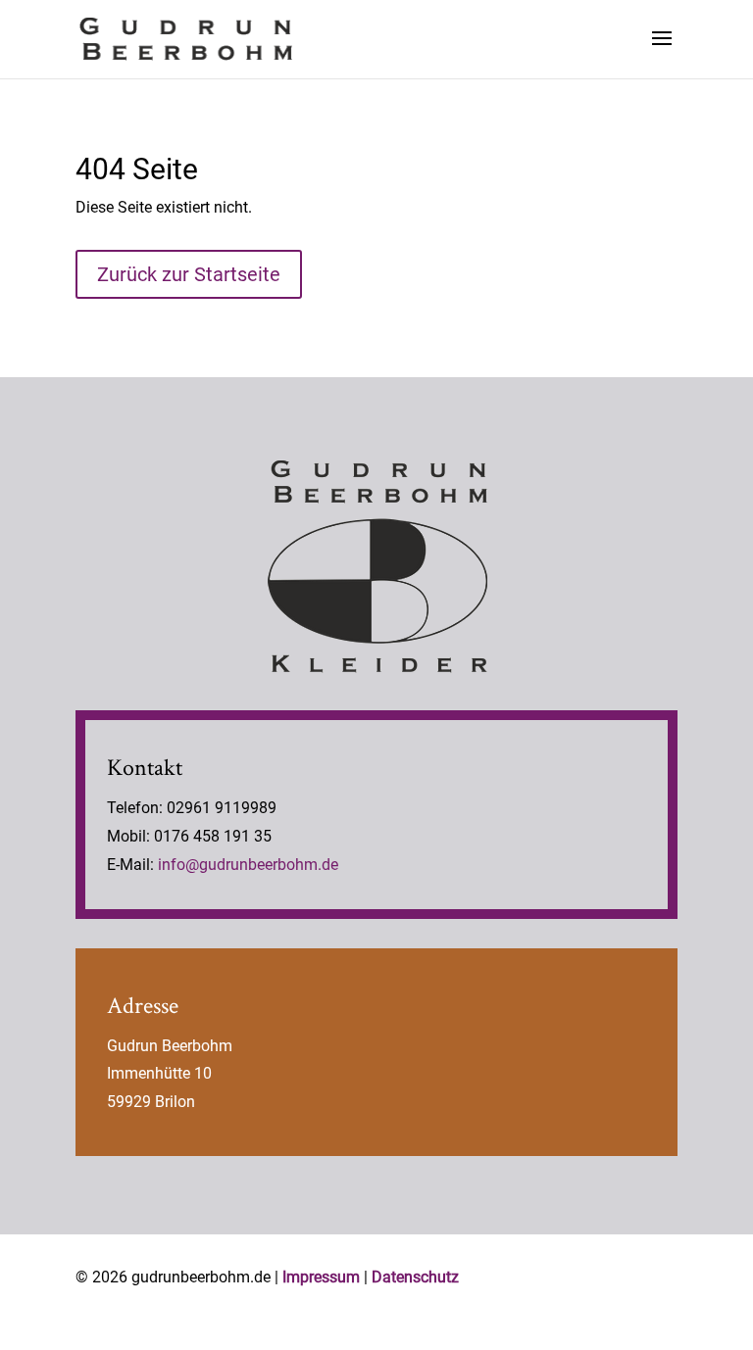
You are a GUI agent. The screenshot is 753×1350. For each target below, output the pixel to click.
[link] (185, 37)
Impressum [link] (321, 1277)
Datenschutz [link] (415, 1277)
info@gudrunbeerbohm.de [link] (248, 864)
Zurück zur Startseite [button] (188, 274)
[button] (662, 51)
